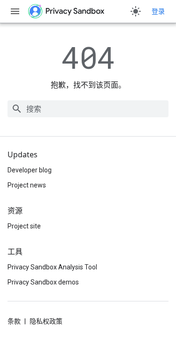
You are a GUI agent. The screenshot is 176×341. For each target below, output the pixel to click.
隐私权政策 (46, 321)
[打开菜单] (15, 11)
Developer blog (30, 170)
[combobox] (88, 108)
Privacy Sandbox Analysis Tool (52, 267)
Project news (27, 185)
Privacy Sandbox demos (43, 282)
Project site (24, 226)
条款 (14, 321)
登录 (158, 11)
